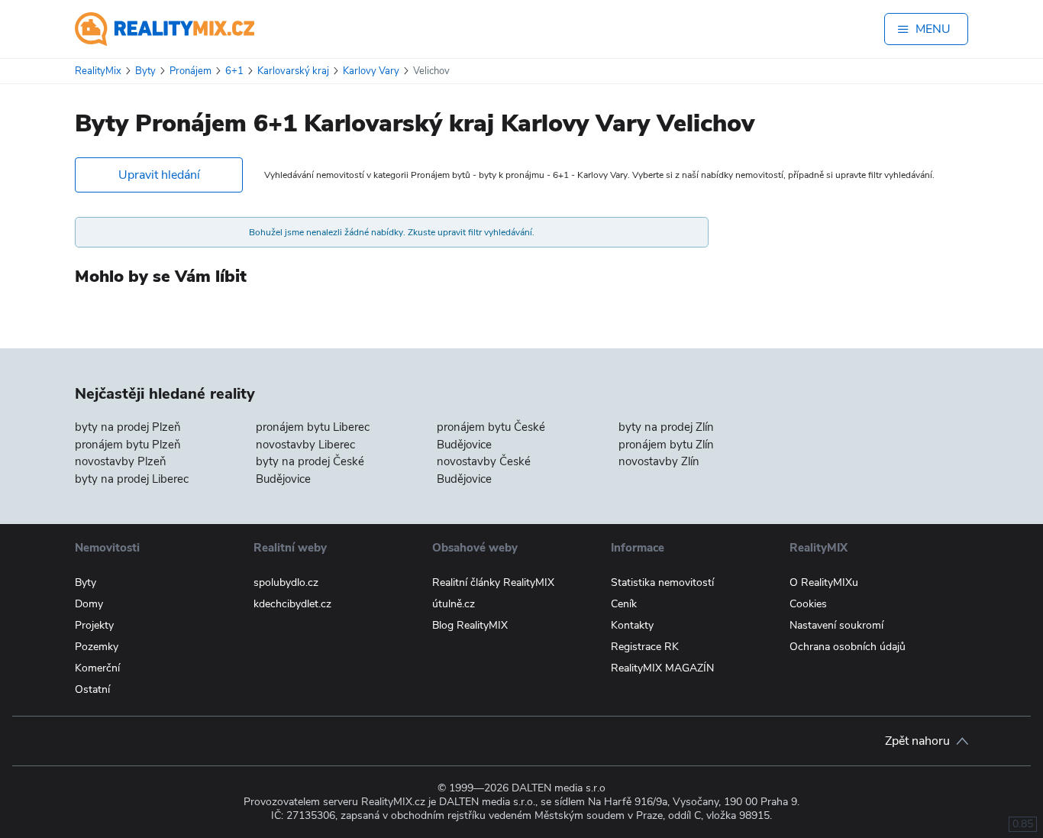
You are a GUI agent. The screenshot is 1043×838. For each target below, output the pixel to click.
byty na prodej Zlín (666, 427)
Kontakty (632, 625)
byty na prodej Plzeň (128, 427)
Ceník (624, 604)
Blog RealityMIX (470, 625)
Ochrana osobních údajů (848, 646)
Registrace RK (645, 646)
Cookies (808, 604)
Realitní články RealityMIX (493, 582)
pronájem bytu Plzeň (128, 444)
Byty (85, 582)
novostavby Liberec (305, 444)
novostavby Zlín (658, 461)
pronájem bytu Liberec (313, 427)
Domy (89, 604)
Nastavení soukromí (836, 625)
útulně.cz (453, 604)
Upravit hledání (159, 175)
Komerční (97, 668)
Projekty (94, 625)
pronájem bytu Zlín (666, 444)
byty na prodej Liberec (132, 479)
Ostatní (92, 689)
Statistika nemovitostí (662, 582)
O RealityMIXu (824, 582)
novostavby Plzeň (120, 461)
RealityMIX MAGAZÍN (662, 668)
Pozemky (96, 646)
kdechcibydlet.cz (292, 604)
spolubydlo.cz (285, 582)
